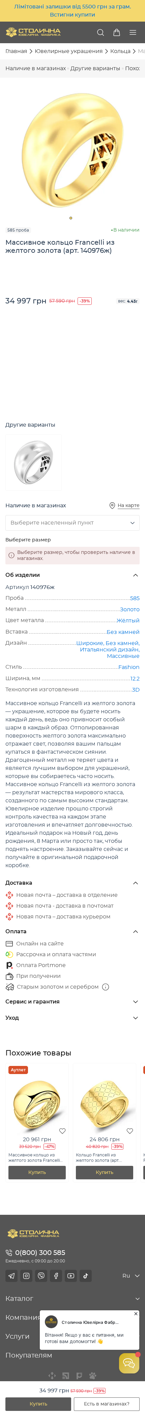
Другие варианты (95, 68)
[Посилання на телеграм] (11, 1276)
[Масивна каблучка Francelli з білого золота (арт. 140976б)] (33, 462)
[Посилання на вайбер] (41, 1276)
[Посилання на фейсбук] (56, 1276)
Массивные (123, 656)
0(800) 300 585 (40, 1253)
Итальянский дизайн (109, 649)
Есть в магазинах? (106, 1404)
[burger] (133, 32)
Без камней (123, 632)
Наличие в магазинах (35, 68)
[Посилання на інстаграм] (26, 1276)
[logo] (33, 32)
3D (136, 690)
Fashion (129, 667)
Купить (38, 1404)
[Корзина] (117, 32)
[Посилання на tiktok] (86, 1276)
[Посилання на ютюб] (71, 1276)
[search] (100, 32)
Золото (130, 609)
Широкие (89, 643)
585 (135, 598)
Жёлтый (128, 620)
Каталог (19, 1298)
